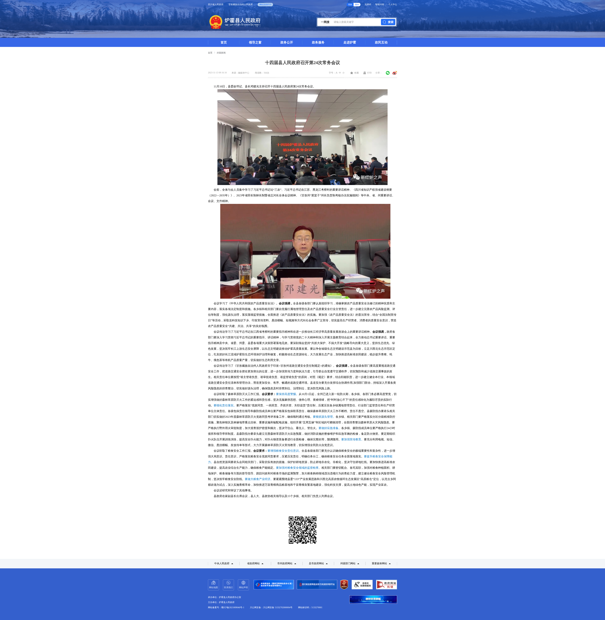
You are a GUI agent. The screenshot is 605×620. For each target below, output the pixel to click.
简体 (350, 4)
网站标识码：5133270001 (310, 607)
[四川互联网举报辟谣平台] (373, 599)
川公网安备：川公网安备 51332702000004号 (271, 607)
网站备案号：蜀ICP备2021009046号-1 (226, 607)
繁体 (357, 4)
